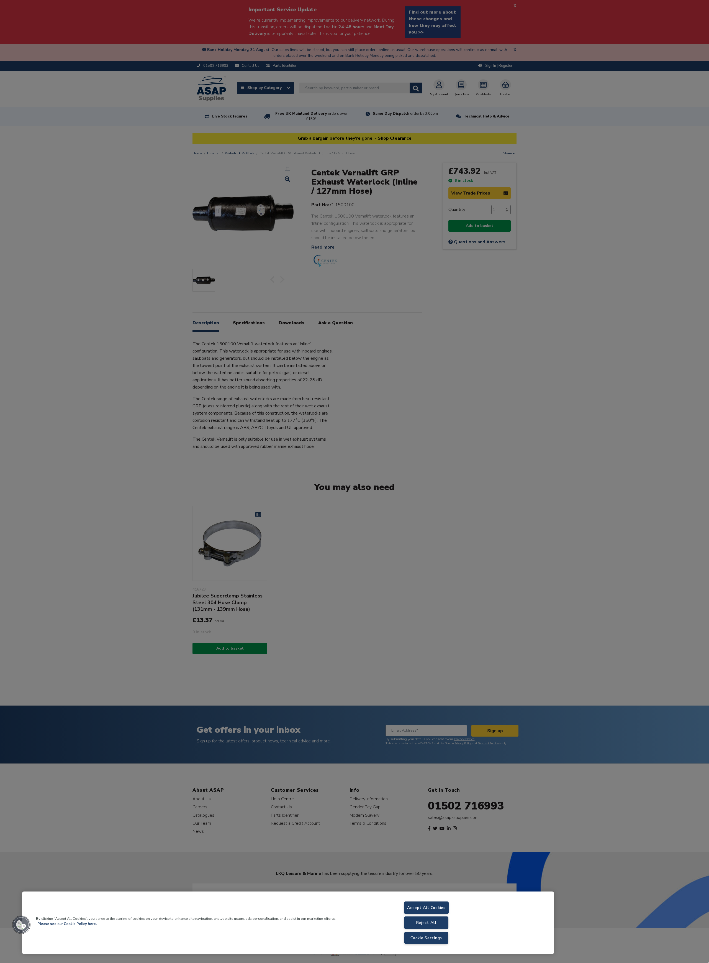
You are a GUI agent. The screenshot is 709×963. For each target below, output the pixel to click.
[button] (21, 925)
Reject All (426, 922)
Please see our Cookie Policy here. (67, 923)
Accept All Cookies (426, 907)
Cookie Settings (426, 938)
